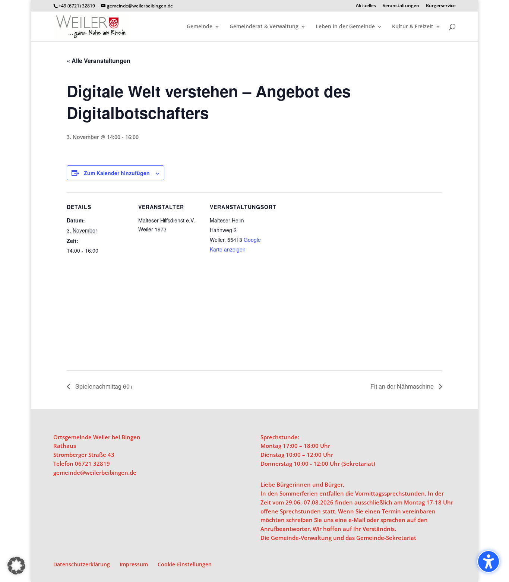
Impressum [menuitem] (134, 564)
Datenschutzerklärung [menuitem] (81, 564)
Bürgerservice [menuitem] (441, 6)
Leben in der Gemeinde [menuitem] (345, 27)
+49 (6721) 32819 (77, 6)
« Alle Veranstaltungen (98, 60)
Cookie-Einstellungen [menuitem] (185, 564)
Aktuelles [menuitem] (366, 6)
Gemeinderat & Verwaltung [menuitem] (264, 27)
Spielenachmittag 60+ (103, 386)
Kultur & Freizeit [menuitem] (412, 27)
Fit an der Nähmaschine (402, 386)
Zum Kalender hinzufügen (117, 173)
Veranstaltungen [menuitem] (401, 6)
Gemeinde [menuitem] (199, 27)
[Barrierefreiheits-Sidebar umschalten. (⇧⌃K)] (488, 561)
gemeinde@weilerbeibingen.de (94, 472)
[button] (16, 565)
